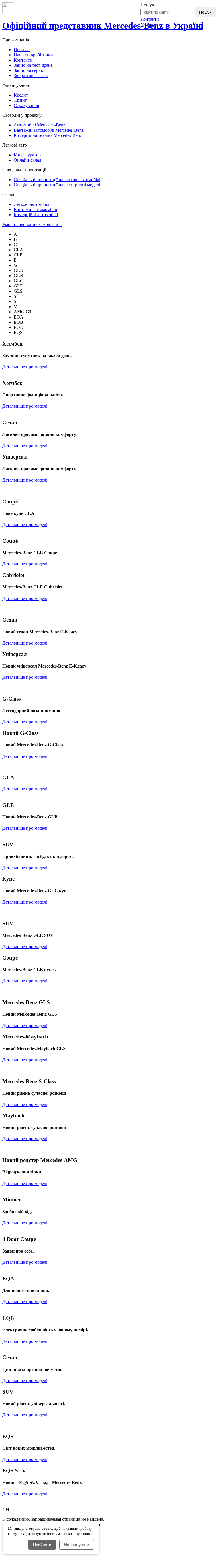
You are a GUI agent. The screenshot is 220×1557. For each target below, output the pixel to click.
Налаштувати (76, 1544)
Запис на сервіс (29, 70)
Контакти (149, 19)
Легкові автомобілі (32, 204)
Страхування (26, 105)
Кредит (21, 95)
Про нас (22, 49)
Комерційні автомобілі (36, 214)
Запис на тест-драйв (33, 65)
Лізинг (20, 100)
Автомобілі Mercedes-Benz (39, 124)
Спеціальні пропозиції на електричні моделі (57, 184)
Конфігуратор (27, 154)
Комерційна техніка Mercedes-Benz (48, 135)
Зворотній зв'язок (31, 75)
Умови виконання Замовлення (32, 224)
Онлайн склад (27, 160)
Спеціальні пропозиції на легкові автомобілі (57, 179)
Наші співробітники (33, 54)
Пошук (205, 12)
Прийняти (42, 1544)
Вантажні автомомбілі (35, 209)
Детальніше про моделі (24, 366)
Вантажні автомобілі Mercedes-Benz (49, 130)
